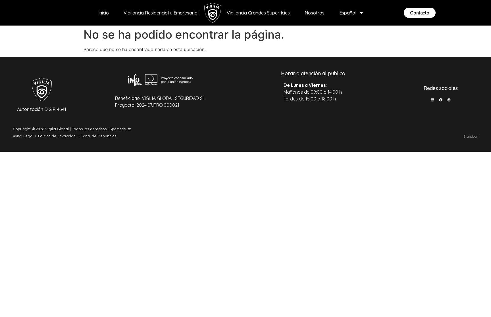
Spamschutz (120, 129)
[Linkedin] (432, 99)
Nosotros (314, 13)
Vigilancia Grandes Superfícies (258, 13)
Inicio (103, 13)
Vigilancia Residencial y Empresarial (161, 13)
